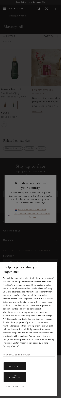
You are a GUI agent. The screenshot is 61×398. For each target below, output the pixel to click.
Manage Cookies (15, 387)
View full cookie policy (17, 355)
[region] (28, 329)
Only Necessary (14, 377)
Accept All (15, 366)
